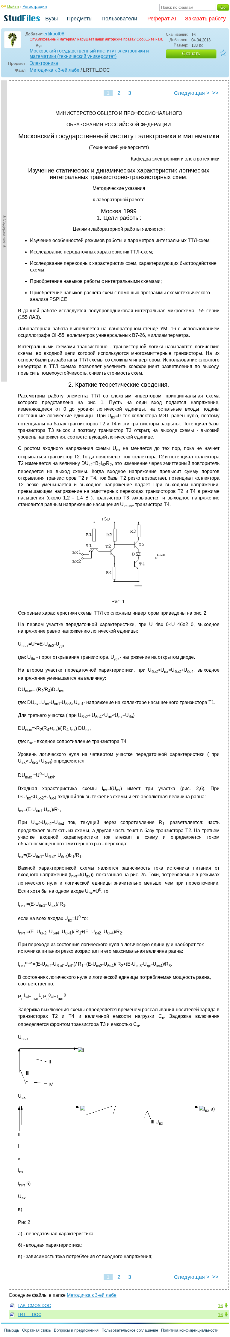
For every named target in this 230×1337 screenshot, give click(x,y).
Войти (13, 6)
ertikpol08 (53, 33)
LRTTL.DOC (29, 1314)
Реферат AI (161, 19)
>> (215, 93)
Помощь (11, 1330)
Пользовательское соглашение (130, 1330)
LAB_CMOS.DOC (34, 1305)
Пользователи (119, 19)
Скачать (191, 53)
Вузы (51, 19)
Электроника (44, 63)
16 (220, 1305)
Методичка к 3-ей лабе (54, 70)
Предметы (80, 19)
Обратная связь (36, 1330)
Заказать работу (205, 19)
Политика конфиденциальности (189, 1330)
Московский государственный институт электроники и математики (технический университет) (89, 53)
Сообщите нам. (150, 39)
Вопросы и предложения (76, 1330)
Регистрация (34, 6)
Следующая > (192, 93)
